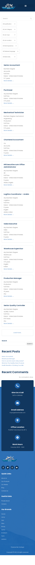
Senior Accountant (7, 356)
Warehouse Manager (8, 359)
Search (4, 341)
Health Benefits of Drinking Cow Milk (12, 365)
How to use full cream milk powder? (13, 361)
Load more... (17, 333)
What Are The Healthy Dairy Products (13, 363)
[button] (26, 5)
